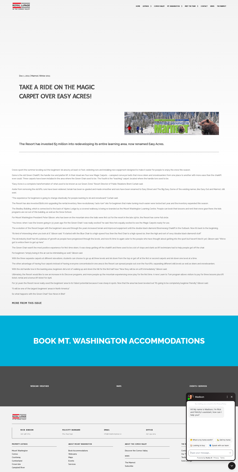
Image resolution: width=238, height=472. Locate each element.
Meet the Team (190, 6)
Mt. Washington (173, 6)
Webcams (72, 454)
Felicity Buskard (71, 430)
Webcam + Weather (39, 386)
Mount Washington (20, 451)
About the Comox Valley (136, 444)
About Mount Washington (80, 444)
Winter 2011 (44, 76)
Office (149, 430)
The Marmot (221, 6)
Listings (146, 6)
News (212, 6)
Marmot (34, 76)
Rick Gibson (27, 430)
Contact (204, 6)
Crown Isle (16, 464)
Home (138, 6)
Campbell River (18, 468)
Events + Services (198, 386)
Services (72, 464)
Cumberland (17, 461)
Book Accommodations (78, 451)
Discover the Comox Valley (136, 451)
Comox (15, 454)
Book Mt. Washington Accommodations (119, 340)
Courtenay (16, 457)
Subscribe (129, 466)
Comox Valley (159, 6)
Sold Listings (186, 461)
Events (71, 461)
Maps (119, 386)
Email (107, 430)
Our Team (185, 454)
